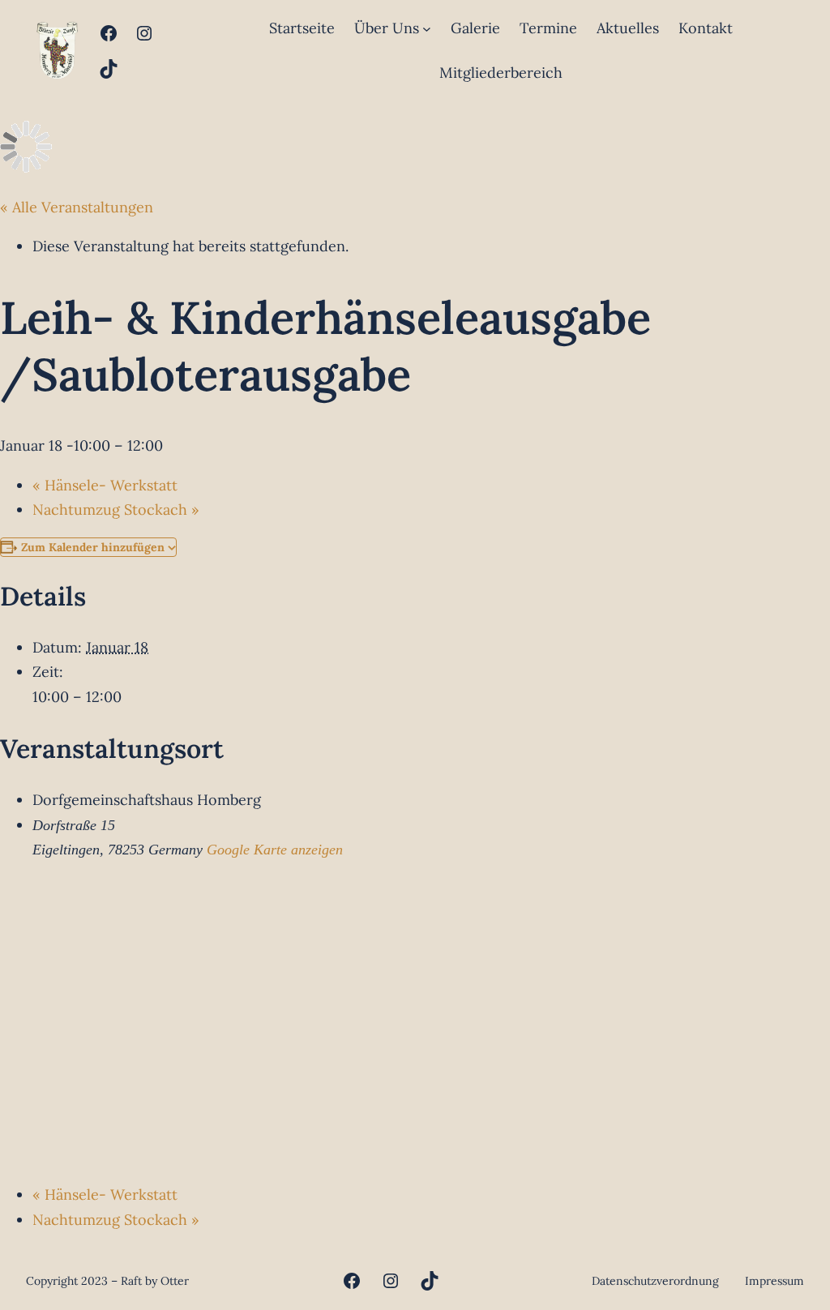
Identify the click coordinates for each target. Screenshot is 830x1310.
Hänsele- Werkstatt (105, 485)
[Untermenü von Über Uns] (426, 28)
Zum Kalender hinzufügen (93, 547)
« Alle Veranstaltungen (76, 207)
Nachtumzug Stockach (115, 509)
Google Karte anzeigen (275, 849)
